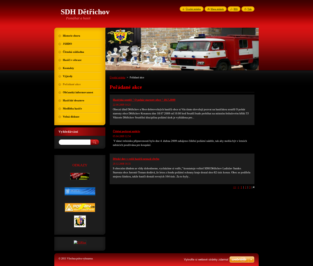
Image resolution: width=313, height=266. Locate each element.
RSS (236, 9)
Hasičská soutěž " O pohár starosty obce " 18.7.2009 (144, 99)
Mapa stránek (217, 9)
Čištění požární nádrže (126, 131)
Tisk (249, 9)
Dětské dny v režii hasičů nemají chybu (136, 158)
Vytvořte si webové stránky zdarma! (206, 259)
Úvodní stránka (117, 77)
